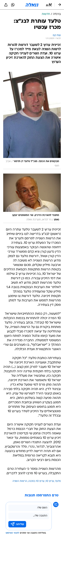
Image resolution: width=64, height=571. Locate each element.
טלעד (58, 481)
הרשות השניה (19, 481)
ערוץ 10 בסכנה (36, 481)
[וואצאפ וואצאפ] (13, 5)
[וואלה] (32, 5)
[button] (49, 4)
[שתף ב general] (6, 5)
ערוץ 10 (50, 481)
